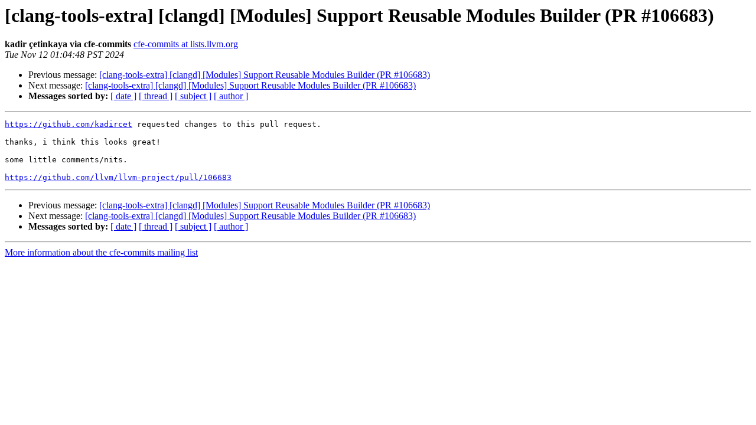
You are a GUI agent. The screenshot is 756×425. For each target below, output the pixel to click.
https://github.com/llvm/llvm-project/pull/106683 (118, 177)
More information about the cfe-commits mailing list (101, 252)
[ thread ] (155, 96)
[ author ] (231, 96)
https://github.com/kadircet (68, 124)
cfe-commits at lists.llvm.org (185, 44)
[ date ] (123, 96)
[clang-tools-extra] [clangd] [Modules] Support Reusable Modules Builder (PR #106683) (264, 75)
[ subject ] (193, 96)
